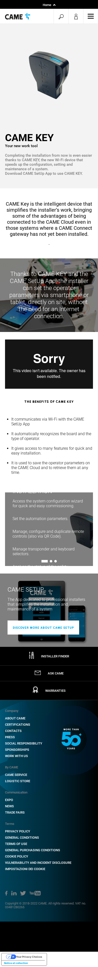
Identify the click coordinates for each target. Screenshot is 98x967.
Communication (16, 792)
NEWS (9, 806)
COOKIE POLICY (16, 856)
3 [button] (55, 561)
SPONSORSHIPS (17, 750)
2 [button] (51, 561)
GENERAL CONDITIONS (22, 837)
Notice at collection (16, 962)
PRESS (10, 737)
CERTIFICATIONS (17, 724)
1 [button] (42, 561)
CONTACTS (13, 731)
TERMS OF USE (16, 844)
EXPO (9, 800)
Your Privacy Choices (29, 956)
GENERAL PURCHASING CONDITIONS (32, 850)
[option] (49, 73)
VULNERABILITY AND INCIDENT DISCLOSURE (38, 863)
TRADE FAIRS (15, 812)
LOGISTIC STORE (17, 781)
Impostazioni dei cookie (25, 869)
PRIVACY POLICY (17, 831)
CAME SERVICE (16, 775)
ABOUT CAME (15, 718)
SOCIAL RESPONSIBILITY (23, 743)
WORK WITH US (16, 756)
